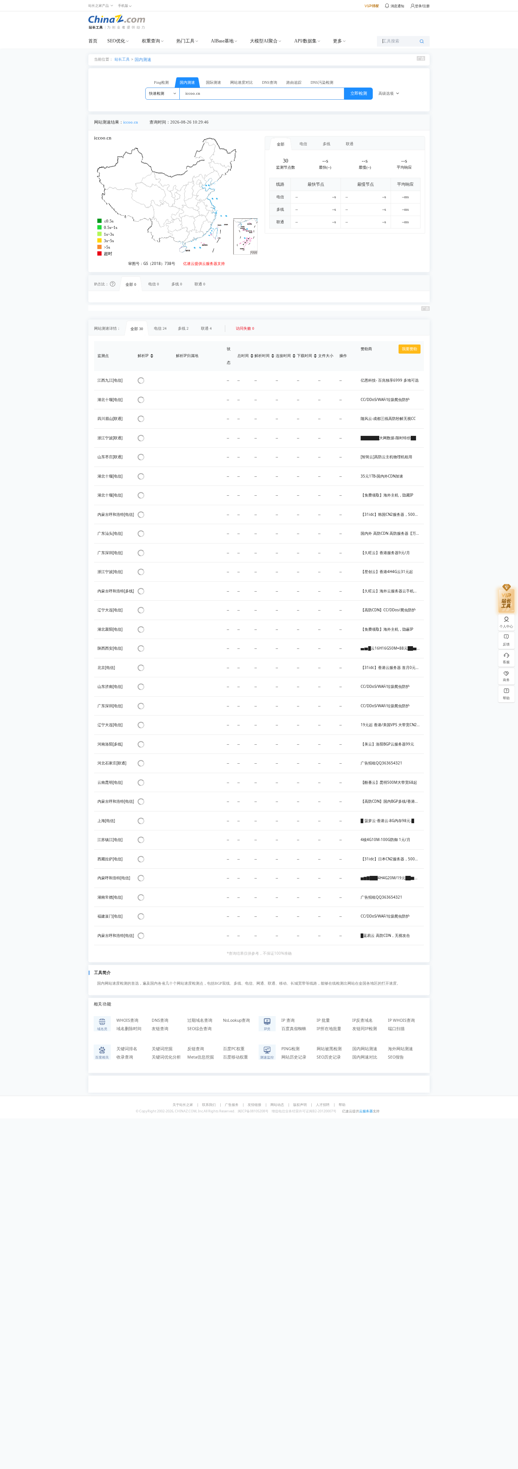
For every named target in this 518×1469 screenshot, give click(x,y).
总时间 (243, 355)
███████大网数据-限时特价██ (388, 437)
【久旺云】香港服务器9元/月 (385, 552)
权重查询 (151, 41)
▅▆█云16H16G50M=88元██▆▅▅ (392, 648)
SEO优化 (116, 41)
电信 (303, 144)
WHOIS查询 (127, 1020)
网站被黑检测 (329, 1048)
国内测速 (143, 59)
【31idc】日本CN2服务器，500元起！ (393, 859)
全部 (280, 144)
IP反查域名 (362, 1020)
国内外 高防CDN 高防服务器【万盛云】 (394, 533)
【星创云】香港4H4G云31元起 (387, 571)
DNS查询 (269, 82)
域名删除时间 (128, 1028)
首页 (92, 41)
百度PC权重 (234, 1048)
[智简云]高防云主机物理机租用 (386, 456)
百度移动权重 (235, 1057)
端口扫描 (396, 1028)
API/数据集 (305, 41)
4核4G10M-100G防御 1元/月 (385, 839)
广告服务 (232, 1104)
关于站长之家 (183, 1104)
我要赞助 (409, 348)
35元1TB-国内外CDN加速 (382, 476)
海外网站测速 (400, 1048)
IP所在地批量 (329, 1028)
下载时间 (304, 355)
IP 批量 (323, 1020)
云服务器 (366, 1111)
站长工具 (122, 59)
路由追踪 (293, 82)
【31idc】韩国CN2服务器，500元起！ (393, 514)
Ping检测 (161, 82)
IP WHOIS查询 (401, 1020)
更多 (337, 41)
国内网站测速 (364, 1048)
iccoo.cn (130, 122)
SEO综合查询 (199, 1028)
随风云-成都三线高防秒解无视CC (388, 418)
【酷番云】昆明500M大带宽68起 (389, 782)
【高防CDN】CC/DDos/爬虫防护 (388, 610)
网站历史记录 (293, 1057)
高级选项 (386, 93)
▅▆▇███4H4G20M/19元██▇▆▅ (391, 877)
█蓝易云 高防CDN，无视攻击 (385, 935)
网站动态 (277, 1104)
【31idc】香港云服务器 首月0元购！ (392, 667)
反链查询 (195, 1048)
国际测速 (213, 82)
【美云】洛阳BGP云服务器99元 (387, 744)
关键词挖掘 (162, 1048)
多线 (326, 144)
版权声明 (300, 1104)
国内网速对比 (364, 1057)
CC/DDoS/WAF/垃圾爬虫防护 (385, 399)
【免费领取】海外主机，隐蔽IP (387, 629)
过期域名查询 (199, 1020)
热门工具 (185, 41)
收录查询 (124, 1057)
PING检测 (290, 1048)
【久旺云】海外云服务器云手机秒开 (391, 591)
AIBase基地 (222, 41)
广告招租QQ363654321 (381, 763)
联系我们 (209, 1104)
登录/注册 (422, 5)
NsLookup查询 (236, 1020)
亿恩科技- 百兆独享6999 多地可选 (390, 380)
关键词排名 (126, 1048)
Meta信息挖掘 (200, 1057)
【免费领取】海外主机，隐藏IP (387, 495)
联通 (349, 144)
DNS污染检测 (322, 82)
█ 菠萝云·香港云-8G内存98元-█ (387, 820)
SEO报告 (396, 1057)
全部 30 (136, 329)
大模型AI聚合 (264, 41)
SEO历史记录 (329, 1057)
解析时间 (262, 355)
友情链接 (254, 1104)
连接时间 (283, 355)
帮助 (342, 1104)
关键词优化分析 (166, 1057)
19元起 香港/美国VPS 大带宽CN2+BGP (393, 724)
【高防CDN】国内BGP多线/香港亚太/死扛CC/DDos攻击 (408, 801)
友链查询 (160, 1028)
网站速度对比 (241, 82)
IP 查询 (288, 1020)
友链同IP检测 (364, 1028)
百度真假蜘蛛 (293, 1028)
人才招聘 (323, 1104)
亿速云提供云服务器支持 (204, 263)
